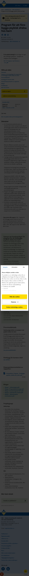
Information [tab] (14, 267)
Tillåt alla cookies (14, 297)
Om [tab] (24, 267)
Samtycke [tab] (5, 267)
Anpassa (13, 302)
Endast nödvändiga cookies (14, 307)
